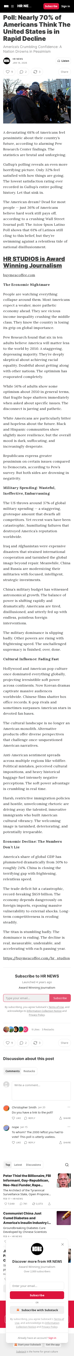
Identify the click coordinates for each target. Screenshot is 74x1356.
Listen (65, 61)
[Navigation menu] (8, 6)
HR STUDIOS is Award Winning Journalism (34, 262)
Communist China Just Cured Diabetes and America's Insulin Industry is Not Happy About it (26, 1218)
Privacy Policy (49, 1326)
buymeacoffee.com (19, 275)
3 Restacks (48, 1029)
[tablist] (20, 1071)
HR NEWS (18, 59)
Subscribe (51, 6)
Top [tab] (8, 1165)
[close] (62, 1244)
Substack (21, 1351)
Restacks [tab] (29, 1071)
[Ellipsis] (69, 1107)
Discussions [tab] (33, 1165)
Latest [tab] (18, 1165)
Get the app (53, 1344)
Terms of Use (56, 1007)
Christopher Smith (24, 1107)
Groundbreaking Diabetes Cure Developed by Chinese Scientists (25, 1230)
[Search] (67, 1165)
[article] (37, 1189)
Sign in (65, 6)
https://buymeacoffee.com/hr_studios (36, 958)
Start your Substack (29, 1344)
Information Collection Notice (44, 1011)
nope (15, 1127)
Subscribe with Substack (40, 1310)
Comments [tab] (13, 1071)
